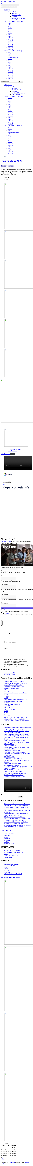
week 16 (10, 47)
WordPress (11, 1162)
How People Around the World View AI (15, 450)
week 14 (10, 44)
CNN (6, 869)
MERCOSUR (8, 707)
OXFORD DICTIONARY (12, 850)
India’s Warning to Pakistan (12, 815)
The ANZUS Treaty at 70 (11, 770)
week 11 (10, 39)
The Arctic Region (9, 709)
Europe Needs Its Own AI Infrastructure (16, 813)
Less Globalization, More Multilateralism (16, 734)
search (20, 796)
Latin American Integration (12, 704)
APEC (6, 698)
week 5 (10, 29)
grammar (7, 838)
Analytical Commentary (19, 18)
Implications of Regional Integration (14, 686)
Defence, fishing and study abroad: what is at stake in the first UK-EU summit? (17, 825)
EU (5, 689)
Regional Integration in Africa (13, 701)
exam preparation (9, 834)
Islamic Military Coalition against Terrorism (17, 720)
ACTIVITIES (12, 11)
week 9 (10, 36)
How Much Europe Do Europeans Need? (16, 736)
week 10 (10, 37)
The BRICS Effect (9, 757)
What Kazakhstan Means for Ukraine (15, 773)
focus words (7, 835)
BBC (5, 867)
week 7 (10, 33)
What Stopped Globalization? (12, 732)
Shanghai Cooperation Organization (14, 719)
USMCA (7, 702)
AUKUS (7, 716)
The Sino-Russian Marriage (12, 750)
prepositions (7, 840)
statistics (6, 842)
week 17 (10, 49)
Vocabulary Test (16, 15)
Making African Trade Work (12, 763)
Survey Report (16, 20)
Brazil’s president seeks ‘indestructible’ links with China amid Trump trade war (17, 819)
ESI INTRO (8, 10)
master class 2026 (11, 161)
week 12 (10, 41)
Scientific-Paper (5, 454)
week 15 (10, 46)
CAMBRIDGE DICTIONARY (13, 852)
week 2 (10, 24)
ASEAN (6, 696)
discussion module (13, 57)
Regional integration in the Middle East (15, 699)
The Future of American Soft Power (14, 817)
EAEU (6, 694)
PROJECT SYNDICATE (11, 864)
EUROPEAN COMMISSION (13, 874)
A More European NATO (11, 765)
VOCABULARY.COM (11, 855)
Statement (14, 16)
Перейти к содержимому (8, 1)
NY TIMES (7, 870)
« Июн (3, 1159)
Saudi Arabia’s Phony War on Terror (14, 776)
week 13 (10, 42)
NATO (6, 711)
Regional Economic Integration (13, 685)
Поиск (3, 795)
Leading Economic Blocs (11, 688)
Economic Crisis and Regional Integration (16, 731)
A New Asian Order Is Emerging (13, 729)
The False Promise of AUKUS (13, 771)
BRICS (6, 691)
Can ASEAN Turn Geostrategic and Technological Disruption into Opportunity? (17, 752)
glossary (6, 837)
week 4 (10, 28)
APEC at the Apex (9, 755)
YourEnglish (8, 857)
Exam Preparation (6, 830)
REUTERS (7, 872)
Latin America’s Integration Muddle (14, 740)
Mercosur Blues (9, 744)
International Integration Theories (14, 681)
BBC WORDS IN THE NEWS (10, 877)
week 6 (10, 31)
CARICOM (7, 706)
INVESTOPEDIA (9, 865)
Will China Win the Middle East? (13, 775)
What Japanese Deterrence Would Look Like (17, 804)
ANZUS (6, 714)
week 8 (10, 34)
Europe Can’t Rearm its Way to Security (16, 805)
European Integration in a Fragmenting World (17, 727)
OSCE (6, 712)
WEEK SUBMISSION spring (13, 50)
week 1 (10, 23)
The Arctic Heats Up (10, 745)
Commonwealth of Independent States (15, 693)
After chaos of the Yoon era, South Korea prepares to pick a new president (16, 822)
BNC (6, 854)
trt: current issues (9, 843)
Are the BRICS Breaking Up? (13, 758)
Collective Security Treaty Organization (15, 717)
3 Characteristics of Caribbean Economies (16, 742)
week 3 (10, 26)
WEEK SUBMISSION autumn (13, 21)
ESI (2, 3)
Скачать (12, 454)
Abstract (14, 13)
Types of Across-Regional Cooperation (15, 683)
